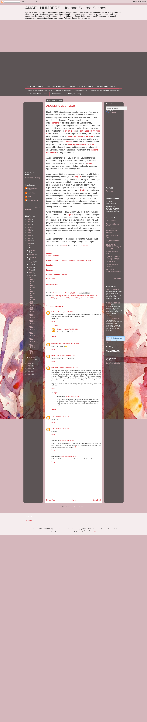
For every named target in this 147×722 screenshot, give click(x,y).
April (30, 272)
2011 (29, 371)
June (31, 267)
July (30, 264)
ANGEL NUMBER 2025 (32, 291)
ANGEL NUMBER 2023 (32, 303)
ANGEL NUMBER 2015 (32, 352)
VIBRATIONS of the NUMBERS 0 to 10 (39, 90)
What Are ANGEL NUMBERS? (56, 86)
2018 (29, 235)
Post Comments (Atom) (77, 507)
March (31, 275)
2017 (29, 238)
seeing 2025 (74, 298)
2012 (29, 369)
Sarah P (29, 196)
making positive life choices (81, 144)
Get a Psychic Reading (32, 178)
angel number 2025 (83, 296)
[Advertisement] (73, 36)
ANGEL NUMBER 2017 (32, 340)
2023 (29, 227)
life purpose (70, 131)
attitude (81, 190)
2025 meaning (72, 296)
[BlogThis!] (82, 293)
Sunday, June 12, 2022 (72, 396)
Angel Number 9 (84, 246)
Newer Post (50, 500)
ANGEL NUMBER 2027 (32, 279)
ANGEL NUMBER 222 (113, 303)
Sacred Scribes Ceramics (56, 275)
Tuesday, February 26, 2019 (70, 343)
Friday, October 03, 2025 (68, 456)
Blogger (94, 531)
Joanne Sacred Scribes (32, 189)
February (32, 357)
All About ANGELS (81, 90)
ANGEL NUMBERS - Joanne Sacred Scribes (65, 8)
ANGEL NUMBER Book (63, 90)
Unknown (54, 312)
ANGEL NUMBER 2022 (32, 309)
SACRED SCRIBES (112, 221)
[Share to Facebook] (86, 293)
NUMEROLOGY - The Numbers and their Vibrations (113, 230)
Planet (116, 338)
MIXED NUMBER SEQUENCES (107, 86)
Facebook (50, 265)
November (32, 250)
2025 (52, 296)
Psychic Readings (52, 284)
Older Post (97, 500)
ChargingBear (56, 343)
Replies (56, 325)
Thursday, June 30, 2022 (62, 416)
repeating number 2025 (62, 298)
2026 (29, 219)
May (30, 270)
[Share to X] (84, 293)
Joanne (49, 253)
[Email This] (80, 293)
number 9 (64, 246)
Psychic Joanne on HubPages (112, 265)
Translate (113, 112)
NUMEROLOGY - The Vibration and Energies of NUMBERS (70, 260)
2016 (29, 241)
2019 (29, 233)
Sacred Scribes (52, 255)
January (32, 360)
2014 (29, 363)
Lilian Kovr (55, 355)
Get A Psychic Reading (74, 94)
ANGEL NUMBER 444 (113, 289)
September (32, 257)
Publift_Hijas (31, 193)
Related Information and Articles (37, 94)
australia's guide (115, 340)
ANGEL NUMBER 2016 (32, 346)
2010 (29, 374)
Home (74, 500)
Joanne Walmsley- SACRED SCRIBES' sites (105, 90)
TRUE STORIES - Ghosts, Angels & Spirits (113, 270)
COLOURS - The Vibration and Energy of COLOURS (113, 246)
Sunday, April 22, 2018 (71, 329)
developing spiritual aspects (80, 136)
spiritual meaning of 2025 (86, 298)
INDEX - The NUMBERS (35, 86)
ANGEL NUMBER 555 (113, 318)
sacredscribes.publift (33, 200)
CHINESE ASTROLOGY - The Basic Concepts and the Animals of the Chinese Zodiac (113, 259)
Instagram (50, 270)
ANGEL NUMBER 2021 (32, 315)
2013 (29, 366)
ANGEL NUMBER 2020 (32, 321)
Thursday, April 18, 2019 (66, 355)
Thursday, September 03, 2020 (67, 367)
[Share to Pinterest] (88, 293)
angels (90, 163)
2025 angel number (61, 296)
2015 (29, 243)
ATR (52, 416)
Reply (53, 321)
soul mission (86, 131)
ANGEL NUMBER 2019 (32, 327)
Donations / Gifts (57, 94)
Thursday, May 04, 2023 (67, 440)
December (32, 246)
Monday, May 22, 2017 (65, 312)
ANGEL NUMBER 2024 (32, 297)
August (31, 262)
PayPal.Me (50, 278)
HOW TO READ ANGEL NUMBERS (81, 86)
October (32, 254)
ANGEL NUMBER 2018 (32, 333)
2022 (29, 230)
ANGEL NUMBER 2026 (32, 285)
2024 (29, 224)
